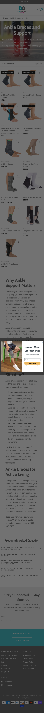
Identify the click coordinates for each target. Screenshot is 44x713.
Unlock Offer (32, 363)
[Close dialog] (42, 342)
